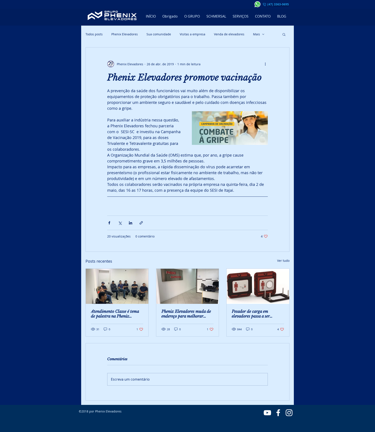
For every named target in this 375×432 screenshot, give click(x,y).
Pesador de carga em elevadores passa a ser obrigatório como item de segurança (254, 314)
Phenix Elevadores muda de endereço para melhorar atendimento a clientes (186, 314)
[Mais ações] (265, 64)
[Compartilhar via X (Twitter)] (120, 223)
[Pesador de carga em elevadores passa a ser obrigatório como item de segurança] (258, 286)
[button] (284, 34)
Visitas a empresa (192, 34)
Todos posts (94, 34)
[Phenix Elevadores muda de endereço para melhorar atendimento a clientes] (187, 286)
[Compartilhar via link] (141, 223)
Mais (256, 34)
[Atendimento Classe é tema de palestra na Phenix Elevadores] (117, 286)
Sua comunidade (158, 34)
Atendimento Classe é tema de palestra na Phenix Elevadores (115, 314)
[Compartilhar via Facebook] (109, 223)
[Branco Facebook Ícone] (278, 412)
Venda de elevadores (229, 34)
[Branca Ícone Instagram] (289, 412)
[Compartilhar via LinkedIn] (130, 223)
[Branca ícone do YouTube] (267, 412)
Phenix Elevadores (124, 34)
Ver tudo (283, 261)
